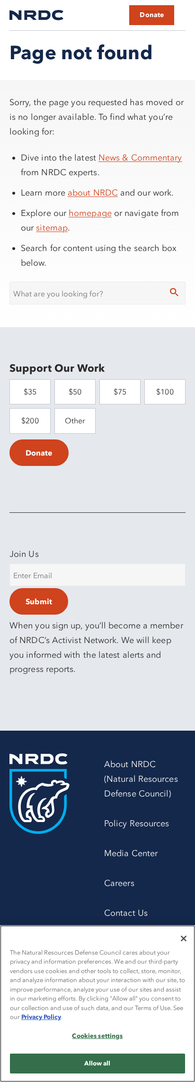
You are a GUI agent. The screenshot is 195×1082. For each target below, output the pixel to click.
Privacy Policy (41, 1016)
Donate (152, 15)
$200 (29, 420)
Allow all (97, 1063)
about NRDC (93, 193)
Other (75, 420)
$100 (164, 391)
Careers (119, 883)
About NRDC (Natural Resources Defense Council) (141, 779)
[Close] (183, 938)
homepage (90, 213)
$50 (75, 391)
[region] (97, 1003)
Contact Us (126, 913)
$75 (120, 391)
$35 (30, 391)
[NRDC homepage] (36, 15)
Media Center (131, 853)
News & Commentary (140, 157)
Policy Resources (136, 823)
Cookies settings (97, 1035)
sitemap (52, 228)
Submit (39, 601)
